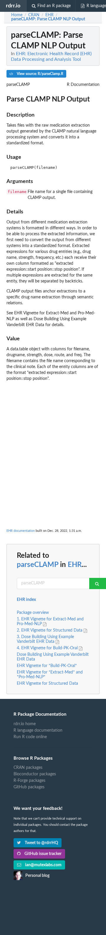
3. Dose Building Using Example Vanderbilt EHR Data (45, 639)
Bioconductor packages (35, 774)
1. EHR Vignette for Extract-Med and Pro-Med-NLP (50, 621)
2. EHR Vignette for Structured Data (50, 630)
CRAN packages (28, 768)
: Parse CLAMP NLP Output (48, 19)
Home (16, 15)
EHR (75, 564)
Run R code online (30, 737)
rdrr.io (13, 5)
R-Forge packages (29, 781)
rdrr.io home (25, 724)
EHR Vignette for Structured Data (47, 683)
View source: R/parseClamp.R (39, 74)
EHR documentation (20, 530)
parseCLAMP (37, 564)
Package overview (33, 613)
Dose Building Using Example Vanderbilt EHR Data (53, 657)
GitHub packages (29, 787)
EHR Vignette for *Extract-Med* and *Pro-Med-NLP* (50, 674)
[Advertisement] (53, 437)
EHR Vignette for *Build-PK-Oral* (47, 666)
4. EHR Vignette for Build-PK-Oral (48, 648)
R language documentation (38, 730)
